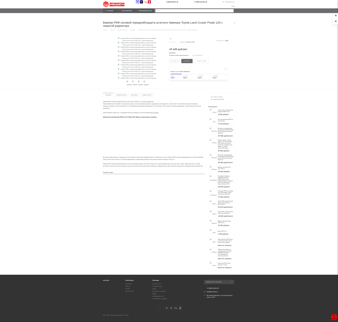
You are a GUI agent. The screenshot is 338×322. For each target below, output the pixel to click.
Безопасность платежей (158, 291)
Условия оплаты (156, 284)
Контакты (127, 288)
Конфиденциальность (158, 296)
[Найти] (232, 10)
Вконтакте (129, 1)
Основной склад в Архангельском (178, 55)
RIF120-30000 (154, 112)
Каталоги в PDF (129, 291)
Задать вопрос (146, 95)
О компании (128, 284)
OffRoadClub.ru (145, 1)
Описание (108, 95)
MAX (137, 1)
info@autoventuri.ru (230, 2)
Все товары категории (217, 97)
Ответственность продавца (159, 298)
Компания (129, 280)
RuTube (141, 1)
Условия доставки (157, 286)
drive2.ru (149, 1)
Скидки (154, 288)
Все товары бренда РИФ (217, 99)
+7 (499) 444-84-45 (200, 2)
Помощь (155, 280)
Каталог (106, 280)
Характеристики (121, 95)
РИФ (226, 40)
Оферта (154, 293)
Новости (127, 286)
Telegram (133, 1)
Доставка (134, 95)
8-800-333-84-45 (172, 2)
